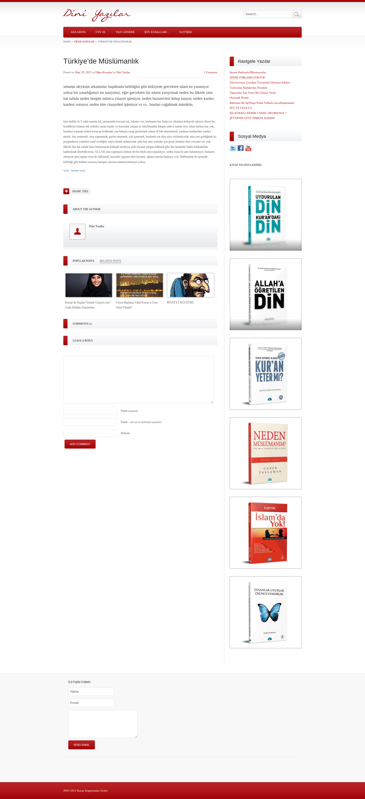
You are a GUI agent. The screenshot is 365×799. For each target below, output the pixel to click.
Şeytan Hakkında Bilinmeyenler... (249, 72)
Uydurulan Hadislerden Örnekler (248, 87)
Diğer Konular (84, 41)
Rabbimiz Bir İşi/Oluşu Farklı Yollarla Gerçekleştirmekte (262, 102)
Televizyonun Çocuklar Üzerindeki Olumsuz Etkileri (260, 82)
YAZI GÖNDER (125, 32)
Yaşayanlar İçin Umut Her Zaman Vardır (253, 92)
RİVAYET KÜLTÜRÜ (180, 302)
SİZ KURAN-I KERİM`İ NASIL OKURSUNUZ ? (258, 113)
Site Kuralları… (157, 32)
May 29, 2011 (83, 72)
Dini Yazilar (123, 72)
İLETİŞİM (186, 32)
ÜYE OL (101, 32)
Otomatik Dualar (239, 97)
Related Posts (110, 260)
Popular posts (83, 260)
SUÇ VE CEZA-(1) (241, 107)
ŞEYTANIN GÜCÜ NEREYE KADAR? (252, 117)
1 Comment (210, 72)
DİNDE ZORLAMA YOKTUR (247, 77)
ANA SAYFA (78, 32)
